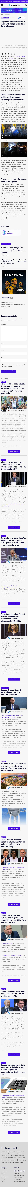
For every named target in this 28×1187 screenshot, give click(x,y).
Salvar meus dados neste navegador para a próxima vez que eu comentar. (14, 365)
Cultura (3, 761)
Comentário (4, 324)
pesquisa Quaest (7, 943)
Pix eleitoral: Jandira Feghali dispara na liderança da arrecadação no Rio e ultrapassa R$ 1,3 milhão (15, 1)
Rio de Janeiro (7, 14)
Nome (2, 343)
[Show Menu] (2, 5)
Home (2, 14)
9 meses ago (10, 302)
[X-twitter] (15, 1171)
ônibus (11, 58)
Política (3, 381)
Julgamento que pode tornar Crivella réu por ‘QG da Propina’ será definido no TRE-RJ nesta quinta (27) (14, 261)
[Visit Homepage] (13, 5)
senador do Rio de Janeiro (9, 717)
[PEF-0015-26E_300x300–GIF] (14, 282)
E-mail (2, 350)
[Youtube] (21, 1171)
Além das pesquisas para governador (12, 715)
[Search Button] (26, 5)
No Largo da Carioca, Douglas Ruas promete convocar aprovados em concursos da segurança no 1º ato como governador (13, 250)
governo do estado (19, 56)
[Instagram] (18, 1171)
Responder (4, 308)
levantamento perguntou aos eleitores (13, 955)
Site (2, 358)
